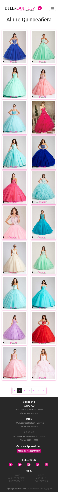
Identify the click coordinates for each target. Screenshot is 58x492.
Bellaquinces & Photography (39, 488)
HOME (17, 475)
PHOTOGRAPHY (16, 481)
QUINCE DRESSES (16, 478)
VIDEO (41, 475)
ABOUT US (41, 478)
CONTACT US (41, 481)
